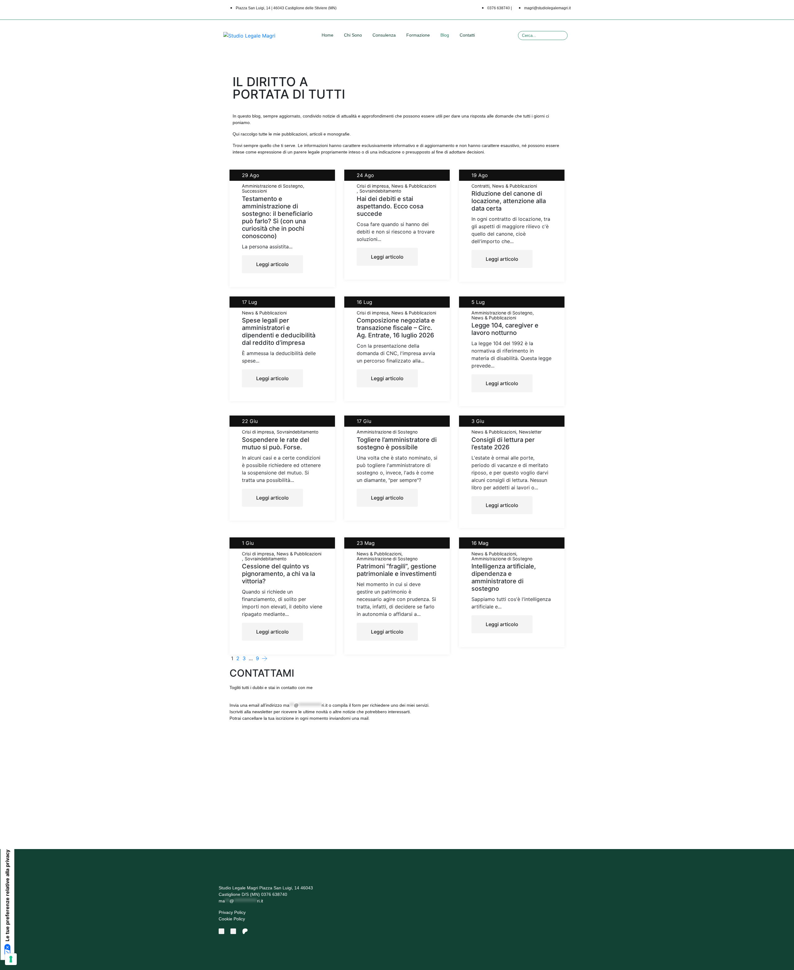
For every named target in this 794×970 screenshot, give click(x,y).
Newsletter (530, 431)
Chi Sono (353, 35)
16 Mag (479, 543)
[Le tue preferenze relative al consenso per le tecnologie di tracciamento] (11, 959)
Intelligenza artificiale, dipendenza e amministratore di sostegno (503, 577)
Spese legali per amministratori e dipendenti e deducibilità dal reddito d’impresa (278, 331)
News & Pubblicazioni (413, 186)
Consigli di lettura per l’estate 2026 (503, 443)
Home (327, 35)
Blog (444, 35)
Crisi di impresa (373, 186)
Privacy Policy (232, 912)
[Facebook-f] (221, 931)
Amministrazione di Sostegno (272, 186)
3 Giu (477, 421)
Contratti (480, 186)
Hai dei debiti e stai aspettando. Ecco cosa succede (390, 206)
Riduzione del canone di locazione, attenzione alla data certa (508, 201)
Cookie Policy (232, 918)
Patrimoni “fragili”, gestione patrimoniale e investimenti (396, 570)
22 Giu (250, 421)
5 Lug (478, 302)
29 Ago (250, 175)
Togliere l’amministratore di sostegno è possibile (397, 443)
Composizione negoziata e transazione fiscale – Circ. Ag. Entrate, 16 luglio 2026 (396, 328)
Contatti (467, 35)
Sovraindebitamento (380, 191)
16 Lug (364, 302)
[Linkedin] (233, 931)
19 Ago (479, 175)
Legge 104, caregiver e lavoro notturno (504, 329)
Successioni (254, 191)
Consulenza (384, 35)
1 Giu (248, 543)
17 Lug (249, 302)
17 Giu (364, 421)
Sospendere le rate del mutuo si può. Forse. (275, 443)
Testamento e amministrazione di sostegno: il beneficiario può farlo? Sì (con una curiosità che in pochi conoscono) (277, 217)
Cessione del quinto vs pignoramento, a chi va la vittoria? (278, 574)
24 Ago (365, 175)
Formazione (418, 35)
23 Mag (366, 543)
